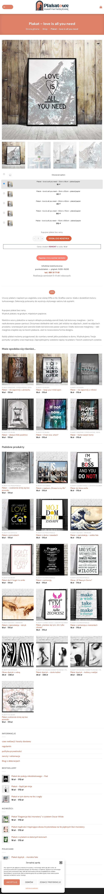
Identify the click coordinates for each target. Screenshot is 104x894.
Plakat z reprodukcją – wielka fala (84, 535)
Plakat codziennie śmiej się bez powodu (15, 718)
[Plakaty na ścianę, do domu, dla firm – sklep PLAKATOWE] (52, 7)
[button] (61, 862)
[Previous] (7, 90)
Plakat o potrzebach (10, 535)
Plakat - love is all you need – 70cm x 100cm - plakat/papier (58, 221)
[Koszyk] (101, 7)
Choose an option (58, 175)
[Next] (97, 90)
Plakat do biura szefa (79, 488)
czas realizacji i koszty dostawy (16, 741)
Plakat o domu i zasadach (47, 535)
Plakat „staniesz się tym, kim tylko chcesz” (50, 626)
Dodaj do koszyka (59, 238)
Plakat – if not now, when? (47, 435)
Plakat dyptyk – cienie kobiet (48, 672)
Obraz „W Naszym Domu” (81, 580)
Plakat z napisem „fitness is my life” (50, 488)
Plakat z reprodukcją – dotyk (14, 625)
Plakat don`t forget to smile (13, 580)
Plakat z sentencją (43, 580)
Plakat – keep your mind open (48, 390)
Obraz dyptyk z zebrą (11, 672)
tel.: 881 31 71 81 (52, 272)
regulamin (6, 746)
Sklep (45, 29)
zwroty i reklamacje (11, 756)
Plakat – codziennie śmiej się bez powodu (16, 489)
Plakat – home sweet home (81, 435)
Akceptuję (11, 882)
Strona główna (32, 29)
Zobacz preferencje (50, 882)
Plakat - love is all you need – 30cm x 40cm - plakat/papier (58, 201)
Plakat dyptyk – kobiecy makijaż (84, 672)
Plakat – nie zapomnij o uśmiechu (16, 390)
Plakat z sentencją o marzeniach (83, 625)
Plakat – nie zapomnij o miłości (83, 390)
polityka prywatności (32, 888)
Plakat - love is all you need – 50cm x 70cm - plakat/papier (58, 211)
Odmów (29, 882)
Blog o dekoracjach (11, 761)
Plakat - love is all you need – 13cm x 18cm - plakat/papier (58, 182)
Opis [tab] (52, 292)
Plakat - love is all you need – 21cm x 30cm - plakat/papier (58, 191)
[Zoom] (5, 136)
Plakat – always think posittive (15, 435)
